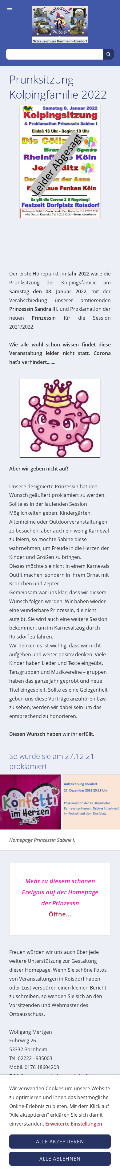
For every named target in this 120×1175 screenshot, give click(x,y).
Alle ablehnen (60, 1158)
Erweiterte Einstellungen (73, 1123)
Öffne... (60, 914)
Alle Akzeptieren (60, 1141)
